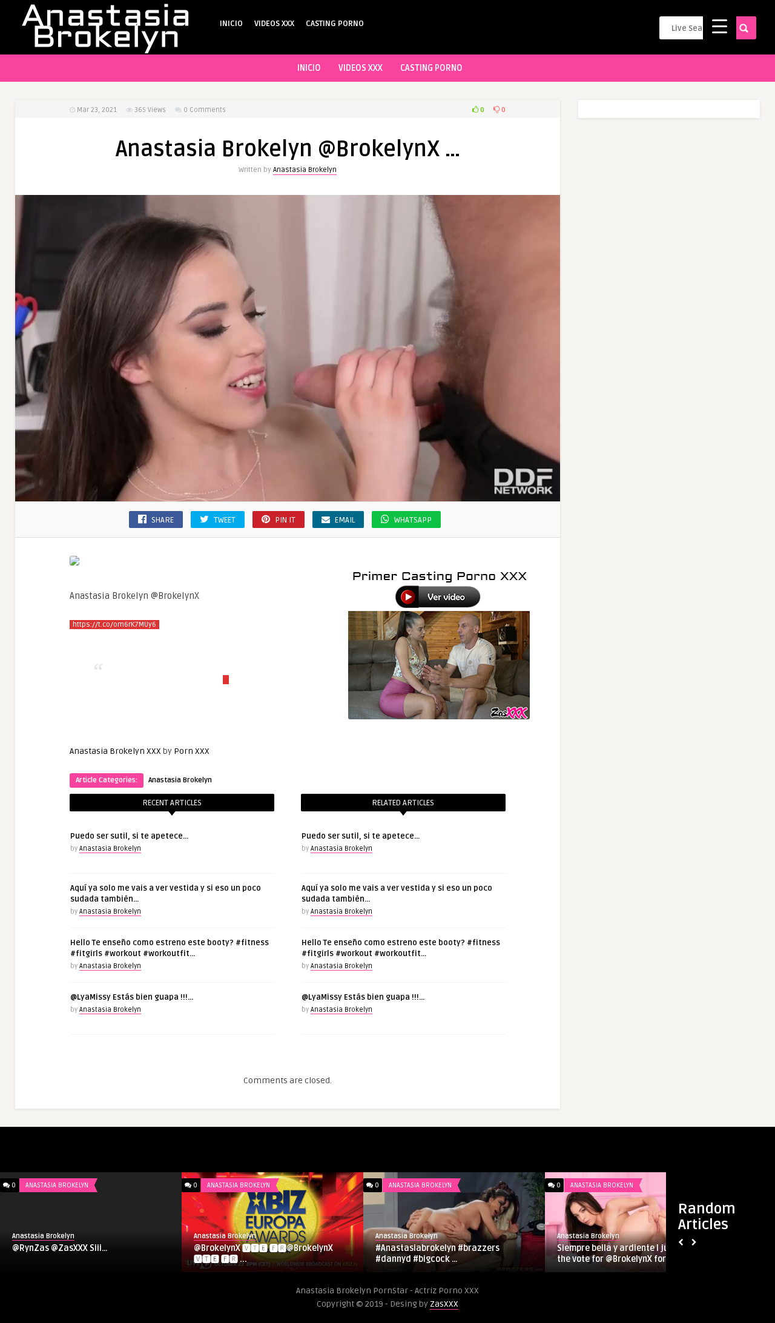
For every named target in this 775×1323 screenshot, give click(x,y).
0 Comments (204, 110)
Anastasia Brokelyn (305, 169)
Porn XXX (191, 751)
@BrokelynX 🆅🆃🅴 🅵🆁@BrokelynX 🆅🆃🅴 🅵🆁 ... (263, 1253)
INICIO (231, 23)
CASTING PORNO (335, 23)
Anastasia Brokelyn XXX (115, 751)
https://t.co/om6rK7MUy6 (114, 624)
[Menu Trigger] (719, 25)
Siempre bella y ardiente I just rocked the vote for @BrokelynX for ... (632, 1253)
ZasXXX (444, 1304)
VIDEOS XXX (274, 23)
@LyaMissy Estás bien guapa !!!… (131, 997)
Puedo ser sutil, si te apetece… (129, 836)
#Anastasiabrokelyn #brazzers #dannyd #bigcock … (437, 1253)
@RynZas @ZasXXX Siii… (60, 1248)
